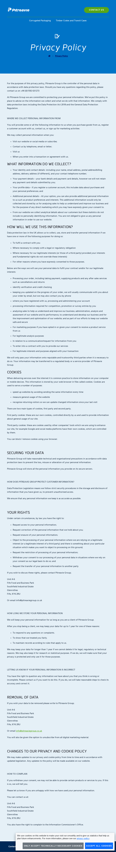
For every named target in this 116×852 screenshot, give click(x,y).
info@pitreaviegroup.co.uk (29, 731)
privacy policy (83, 838)
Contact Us (96, 10)
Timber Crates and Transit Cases (71, 21)
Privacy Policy (61, 56)
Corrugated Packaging (40, 21)
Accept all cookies (99, 846)
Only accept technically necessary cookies (53, 846)
